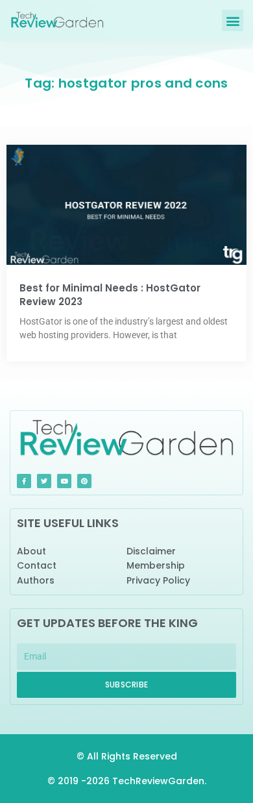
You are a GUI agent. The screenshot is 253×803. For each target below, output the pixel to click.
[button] (232, 20)
